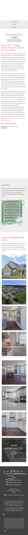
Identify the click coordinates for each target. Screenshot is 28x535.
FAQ (23, 504)
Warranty (11, 505)
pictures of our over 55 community (9, 99)
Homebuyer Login (17, 502)
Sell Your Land (13, 504)
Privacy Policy (19, 505)
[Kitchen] (14, 318)
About (5, 501)
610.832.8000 (19, 510)
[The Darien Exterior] (14, 266)
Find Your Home (12, 501)
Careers (6, 504)
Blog (7, 505)
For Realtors (20, 501)
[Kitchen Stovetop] (14, 449)
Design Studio (9, 502)
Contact (19, 504)
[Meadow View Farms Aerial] (14, 292)
